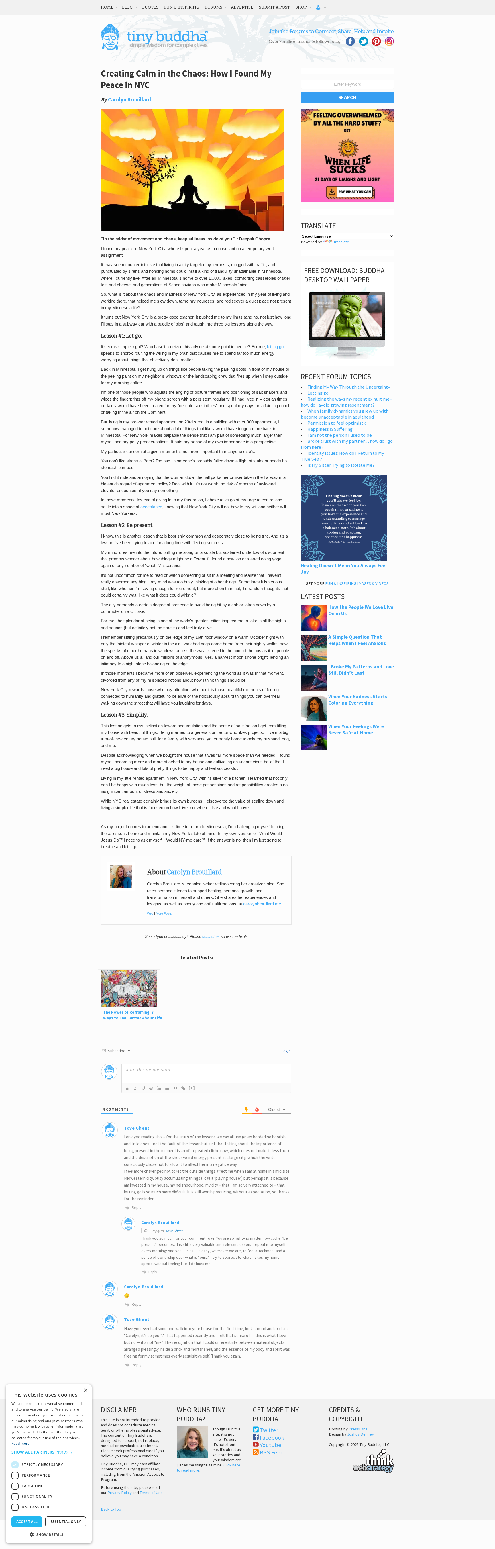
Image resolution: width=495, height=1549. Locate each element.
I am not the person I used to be (339, 435)
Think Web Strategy (361, 1460)
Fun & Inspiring (181, 7)
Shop (301, 7)
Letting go (318, 393)
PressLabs (358, 1429)
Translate (341, 241)
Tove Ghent (137, 1128)
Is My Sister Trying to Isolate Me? (341, 465)
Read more (20, 1443)
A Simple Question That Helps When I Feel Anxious (357, 640)
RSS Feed (272, 1452)
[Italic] (135, 1088)
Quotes (150, 7)
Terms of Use (151, 1492)
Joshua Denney (360, 1434)
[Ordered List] (159, 1088)
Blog (127, 7)
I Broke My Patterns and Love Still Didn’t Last (361, 670)
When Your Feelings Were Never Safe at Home (356, 729)
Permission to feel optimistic (337, 423)
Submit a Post (274, 7)
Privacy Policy (119, 1492)
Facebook (272, 1437)
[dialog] (49, 1463)
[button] (48, 1452)
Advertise (242, 7)
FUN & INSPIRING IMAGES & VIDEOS (357, 583)
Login (286, 1050)
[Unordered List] (167, 1088)
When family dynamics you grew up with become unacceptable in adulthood (344, 414)
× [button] (85, 1390)
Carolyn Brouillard (129, 99)
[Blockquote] (175, 1088)
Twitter (269, 1430)
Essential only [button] (65, 1521)
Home (107, 7)
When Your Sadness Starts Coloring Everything (357, 699)
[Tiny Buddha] (154, 48)
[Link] (183, 1088)
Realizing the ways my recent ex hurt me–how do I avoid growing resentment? (346, 402)
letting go (275, 346)
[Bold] (127, 1088)
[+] (192, 1088)
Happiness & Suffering (330, 429)
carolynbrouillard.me (262, 904)
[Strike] (151, 1088)
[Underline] (143, 1088)
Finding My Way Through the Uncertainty (348, 387)
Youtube (270, 1445)
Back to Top (111, 1509)
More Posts (164, 913)
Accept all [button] (27, 1521)
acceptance (151, 507)
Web (150, 913)
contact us (211, 936)
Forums (213, 7)
